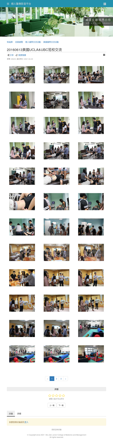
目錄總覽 (19, 41)
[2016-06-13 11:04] (22, 74)
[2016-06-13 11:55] (91, 328)
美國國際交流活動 (51, 41)
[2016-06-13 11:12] (22, 176)
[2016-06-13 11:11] (56, 150)
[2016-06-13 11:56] (22, 353)
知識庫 (10, 41)
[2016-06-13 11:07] (91, 100)
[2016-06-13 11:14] (22, 201)
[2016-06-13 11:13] (91, 176)
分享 (12, 55)
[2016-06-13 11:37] (22, 227)
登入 (26, 422)
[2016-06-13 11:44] (56, 277)
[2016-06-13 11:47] (22, 328)
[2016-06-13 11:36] (56, 201)
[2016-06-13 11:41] (56, 227)
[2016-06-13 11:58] (91, 353)
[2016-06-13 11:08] (91, 125)
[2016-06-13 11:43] (22, 252)
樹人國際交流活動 (33, 41)
